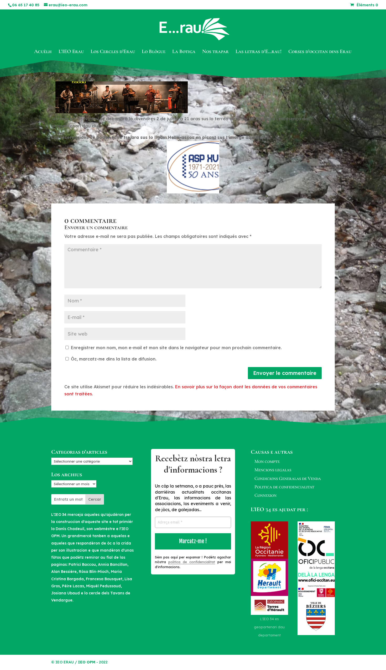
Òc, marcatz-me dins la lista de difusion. (113, 359)
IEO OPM (86, 662)
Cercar (94, 499)
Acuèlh (43, 52)
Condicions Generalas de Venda (287, 478)
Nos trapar (215, 52)
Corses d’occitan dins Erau (319, 52)
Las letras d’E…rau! (258, 52)
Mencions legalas (272, 470)
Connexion (265, 495)
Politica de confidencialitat (284, 487)
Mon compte (267, 461)
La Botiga (183, 52)
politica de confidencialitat (191, 562)
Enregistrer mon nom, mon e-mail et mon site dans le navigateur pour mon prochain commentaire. (176, 347)
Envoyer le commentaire (284, 373)
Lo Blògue (153, 52)
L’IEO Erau (71, 52)
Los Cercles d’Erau (113, 52)
